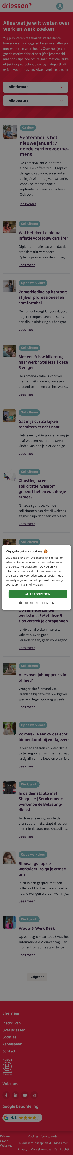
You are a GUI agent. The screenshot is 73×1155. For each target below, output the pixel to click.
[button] (36, 603)
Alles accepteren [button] (38, 594)
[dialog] (36, 577)
